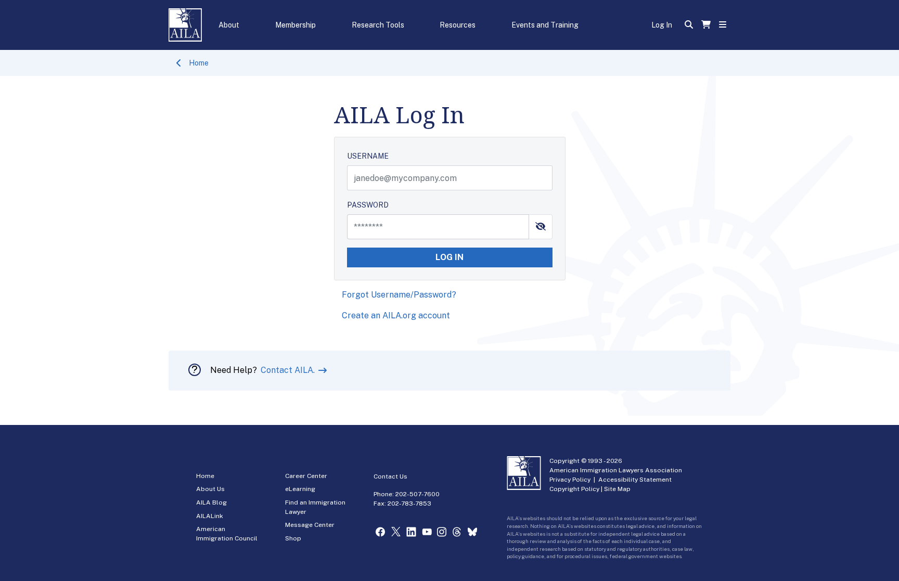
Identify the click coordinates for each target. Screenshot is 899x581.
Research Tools (378, 25)
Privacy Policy (569, 479)
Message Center (310, 524)
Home (199, 63)
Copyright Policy (574, 489)
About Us (210, 489)
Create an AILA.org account (396, 315)
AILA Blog (211, 502)
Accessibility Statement (635, 479)
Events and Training (545, 25)
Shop (293, 538)
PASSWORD (368, 205)
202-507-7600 (417, 494)
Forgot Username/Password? (399, 295)
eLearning (300, 489)
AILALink (209, 516)
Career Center (306, 476)
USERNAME (368, 156)
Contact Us (390, 476)
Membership (295, 25)
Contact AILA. (289, 370)
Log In (661, 25)
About (229, 25)
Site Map (617, 489)
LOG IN (449, 257)
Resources (458, 25)
